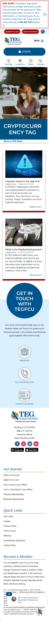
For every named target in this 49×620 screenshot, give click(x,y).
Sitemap (7, 535)
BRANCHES (24, 361)
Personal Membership (14, 494)
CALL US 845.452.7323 (24, 382)
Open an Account (30, 32)
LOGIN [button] (26, 51)
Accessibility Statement (14, 540)
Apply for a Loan (12, 32)
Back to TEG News (13, 141)
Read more (36, 206)
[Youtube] (36, 443)
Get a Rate (8, 516)
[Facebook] (17, 443)
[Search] (43, 32)
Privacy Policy (10, 526)
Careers (7, 521)
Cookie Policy (10, 545)
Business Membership (14, 499)
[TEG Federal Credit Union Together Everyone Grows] (13, 40)
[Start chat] (39, 612)
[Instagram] (23, 443)
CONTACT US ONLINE (24, 404)
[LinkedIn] (29, 443)
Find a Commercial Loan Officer (18, 489)
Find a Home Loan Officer (15, 485)
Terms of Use (10, 531)
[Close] (45, 14)
